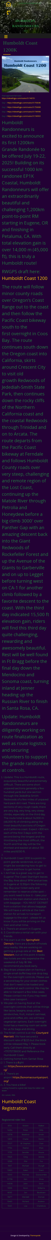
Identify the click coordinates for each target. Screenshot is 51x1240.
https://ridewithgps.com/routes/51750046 (24, 103)
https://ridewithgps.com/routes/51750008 (24, 107)
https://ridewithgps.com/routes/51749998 (24, 111)
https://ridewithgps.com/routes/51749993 (24, 116)
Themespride (34, 1235)
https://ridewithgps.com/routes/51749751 (18, 98)
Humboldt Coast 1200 (24, 278)
